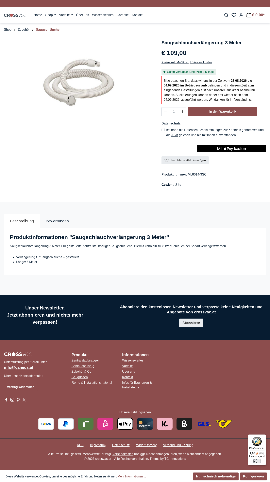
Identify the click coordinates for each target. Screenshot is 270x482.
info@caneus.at (18, 367)
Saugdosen (80, 377)
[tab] (22, 221)
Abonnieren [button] (191, 322)
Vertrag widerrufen (21, 387)
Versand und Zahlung (178, 445)
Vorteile (127, 366)
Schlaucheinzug (83, 366)
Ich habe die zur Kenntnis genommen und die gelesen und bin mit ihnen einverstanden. (215, 132)
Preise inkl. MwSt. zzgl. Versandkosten (186, 62)
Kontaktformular (31, 376)
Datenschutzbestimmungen (203, 130)
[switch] (257, 461)
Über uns (128, 371)
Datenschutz (121, 445)
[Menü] (263, 437)
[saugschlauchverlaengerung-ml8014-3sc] (78, 81)
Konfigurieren (253, 476)
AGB (174, 135)
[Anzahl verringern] (165, 111)
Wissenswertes (132, 360)
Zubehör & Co (81, 371)
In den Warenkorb (222, 111)
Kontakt (127, 377)
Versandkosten (122, 454)
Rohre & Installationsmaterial (92, 382)
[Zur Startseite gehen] (15, 15)
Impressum (98, 445)
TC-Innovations (175, 458)
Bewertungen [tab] (57, 221)
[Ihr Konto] (241, 15)
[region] (79, 81)
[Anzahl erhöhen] (182, 111)
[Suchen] (226, 15)
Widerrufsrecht (146, 445)
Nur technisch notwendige (216, 476)
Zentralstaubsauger (85, 360)
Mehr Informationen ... (132, 476)
